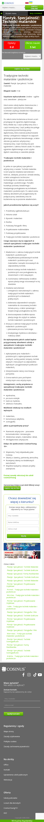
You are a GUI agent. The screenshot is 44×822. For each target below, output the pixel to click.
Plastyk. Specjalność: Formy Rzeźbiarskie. (17, 646)
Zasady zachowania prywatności (16, 746)
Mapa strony (9, 731)
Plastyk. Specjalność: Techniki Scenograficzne (18, 640)
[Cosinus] (8, 2)
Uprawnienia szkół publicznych (16, 775)
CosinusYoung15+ (11, 808)
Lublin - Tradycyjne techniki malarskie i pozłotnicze (21, 607)
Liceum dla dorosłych (12, 803)
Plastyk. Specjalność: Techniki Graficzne (22, 570)
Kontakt (7, 770)
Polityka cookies (10, 741)
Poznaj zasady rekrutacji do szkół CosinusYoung (18, 476)
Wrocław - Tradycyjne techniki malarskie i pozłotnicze (23, 596)
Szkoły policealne (10, 798)
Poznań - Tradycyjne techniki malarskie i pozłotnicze (22, 590)
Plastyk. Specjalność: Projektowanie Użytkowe (20, 585)
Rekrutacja (8, 780)
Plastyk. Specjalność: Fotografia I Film (22, 612)
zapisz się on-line (22, 69)
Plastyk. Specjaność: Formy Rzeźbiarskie (23, 574)
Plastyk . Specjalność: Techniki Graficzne (23, 577)
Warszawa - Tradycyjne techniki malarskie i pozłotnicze (19, 634)
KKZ (5, 813)
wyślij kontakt (13, 714)
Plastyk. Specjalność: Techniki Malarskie (22, 567)
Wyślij (23, 536)
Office (6, 765)
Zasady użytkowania (12, 736)
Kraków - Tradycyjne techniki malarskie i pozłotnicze (22, 657)
